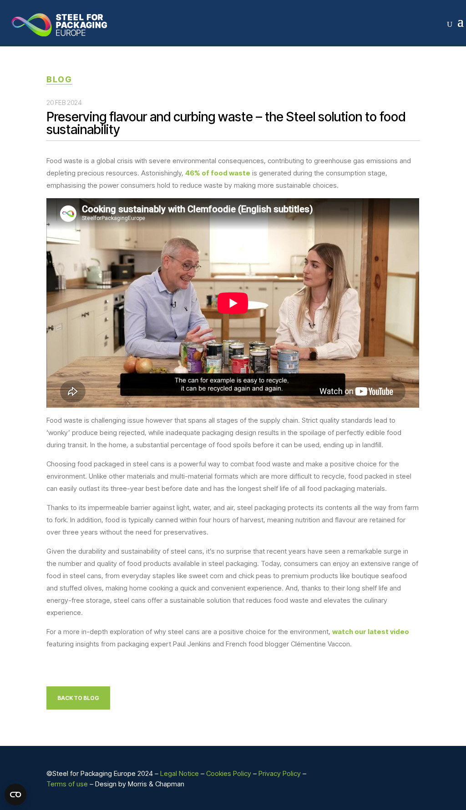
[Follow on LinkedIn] (376, 774)
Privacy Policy (279, 773)
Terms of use (67, 784)
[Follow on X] (394, 774)
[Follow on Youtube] (412, 774)
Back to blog (78, 698)
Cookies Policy (228, 773)
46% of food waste (217, 173)
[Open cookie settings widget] (15, 794)
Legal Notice (179, 773)
